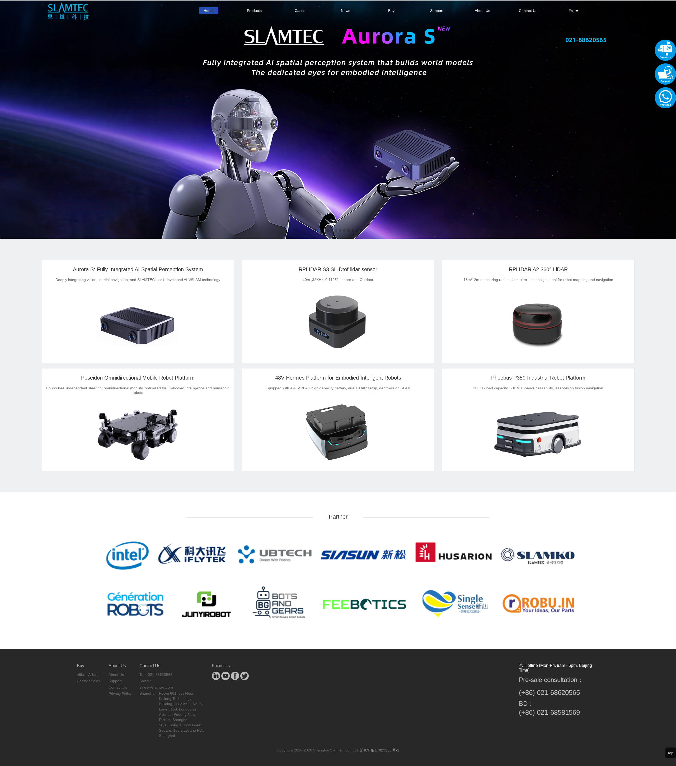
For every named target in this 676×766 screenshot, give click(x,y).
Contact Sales (88, 681)
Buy (391, 10)
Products (254, 10)
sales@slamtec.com (156, 687)
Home (209, 10)
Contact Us (528, 10)
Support (436, 10)
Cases (300, 10)
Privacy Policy (120, 693)
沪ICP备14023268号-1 (379, 750)
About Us (482, 10)
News (345, 10)
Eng (572, 11)
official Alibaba (89, 674)
